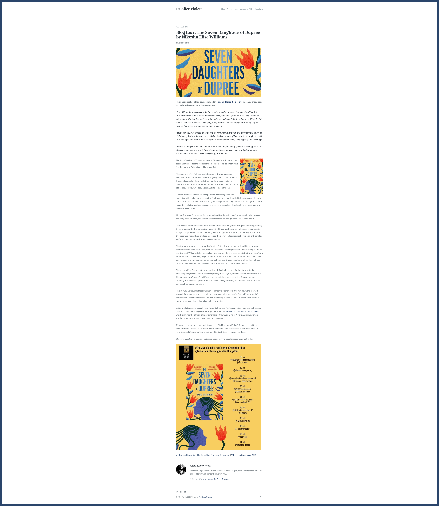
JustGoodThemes (205, 497)
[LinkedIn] (185, 491)
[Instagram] (181, 491)
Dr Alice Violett (189, 9)
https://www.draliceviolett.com (216, 479)
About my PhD (246, 9)
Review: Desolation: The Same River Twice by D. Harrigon (203, 455)
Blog (223, 9)
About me (259, 9)
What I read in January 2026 (244, 455)
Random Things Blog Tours (229, 102)
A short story (232, 9)
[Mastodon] (177, 491)
